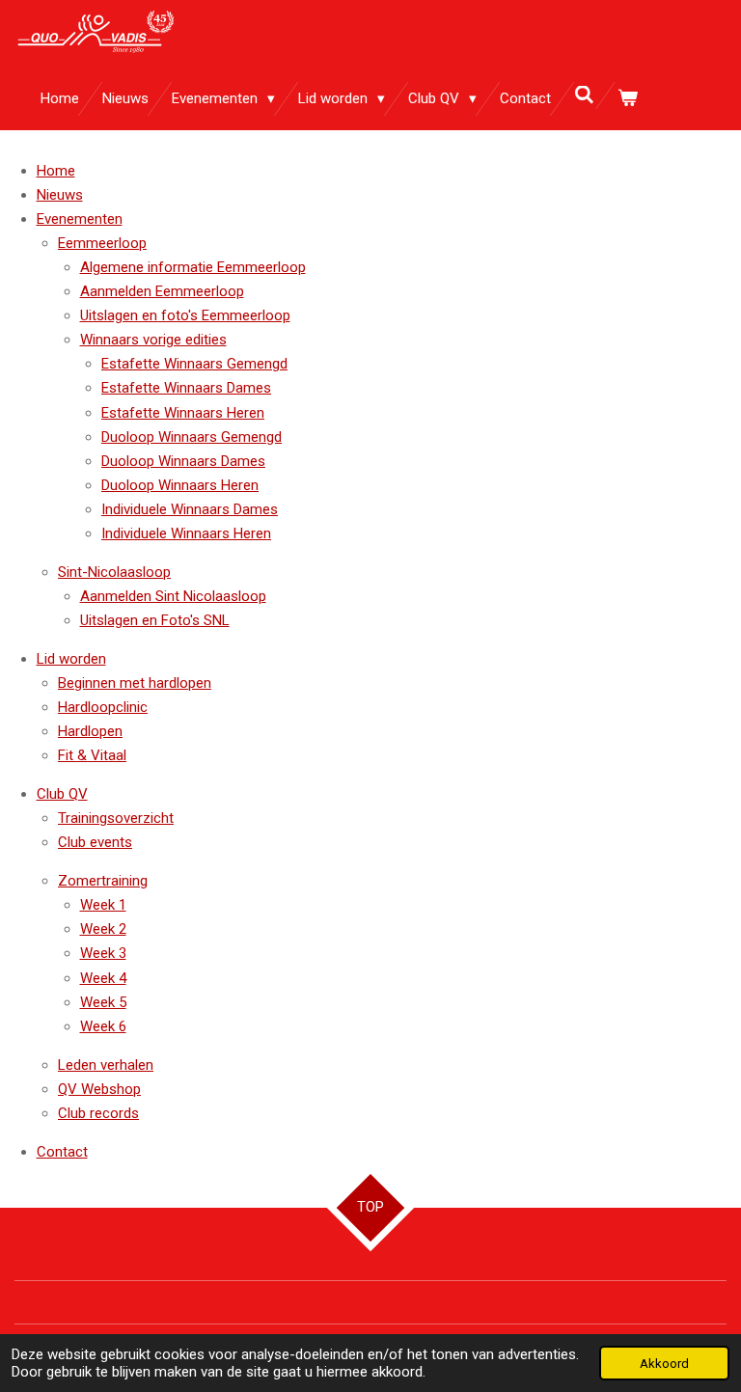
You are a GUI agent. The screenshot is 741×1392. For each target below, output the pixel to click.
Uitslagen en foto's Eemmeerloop (185, 315)
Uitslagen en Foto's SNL (155, 620)
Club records (98, 1113)
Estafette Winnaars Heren (182, 413)
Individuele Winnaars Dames (189, 509)
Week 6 (103, 1026)
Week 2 (103, 929)
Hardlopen (90, 731)
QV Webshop (99, 1089)
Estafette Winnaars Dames (186, 387)
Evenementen (80, 219)
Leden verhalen (105, 1065)
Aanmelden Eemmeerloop (162, 291)
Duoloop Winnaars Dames (183, 461)
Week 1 (103, 905)
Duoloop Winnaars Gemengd (191, 437)
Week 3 (103, 953)
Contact (62, 1151)
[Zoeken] (584, 95)
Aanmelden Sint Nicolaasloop (173, 596)
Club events (95, 842)
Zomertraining (103, 880)
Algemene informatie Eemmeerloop (193, 267)
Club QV (62, 794)
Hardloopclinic (103, 707)
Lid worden (71, 659)
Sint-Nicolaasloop (114, 572)
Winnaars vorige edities (153, 339)
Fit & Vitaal (92, 755)
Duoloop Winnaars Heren (180, 485)
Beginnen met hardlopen (134, 683)
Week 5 (103, 1002)
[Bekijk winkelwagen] (627, 99)
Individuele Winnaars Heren (186, 533)
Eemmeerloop (102, 243)
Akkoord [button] (664, 1363)
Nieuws (60, 195)
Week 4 (103, 978)
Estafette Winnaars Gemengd (194, 363)
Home (56, 170)
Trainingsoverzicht (116, 818)
